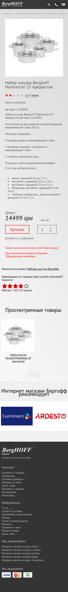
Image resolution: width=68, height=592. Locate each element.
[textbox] (47, 229)
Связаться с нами (11, 527)
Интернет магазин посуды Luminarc (21, 549)
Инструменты (9, 492)
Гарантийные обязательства (17, 514)
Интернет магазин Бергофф (16, 457)
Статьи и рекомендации (15, 521)
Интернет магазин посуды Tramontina (23, 560)
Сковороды (8, 475)
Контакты (7, 524)
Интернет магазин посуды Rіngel (20, 556)
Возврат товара (10, 530)
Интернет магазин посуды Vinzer (20, 546)
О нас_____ (7, 508)
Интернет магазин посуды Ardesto (21, 553)
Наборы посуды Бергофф (43, 268)
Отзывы (6, 517)
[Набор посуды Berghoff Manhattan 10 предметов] (34, 48)
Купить (17, 229)
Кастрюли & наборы (13, 472)
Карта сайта (8, 533)
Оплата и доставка (12, 511)
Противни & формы (13, 488)
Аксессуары (8, 495)
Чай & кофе (8, 485)
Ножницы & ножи (11, 482)
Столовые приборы (12, 479)
